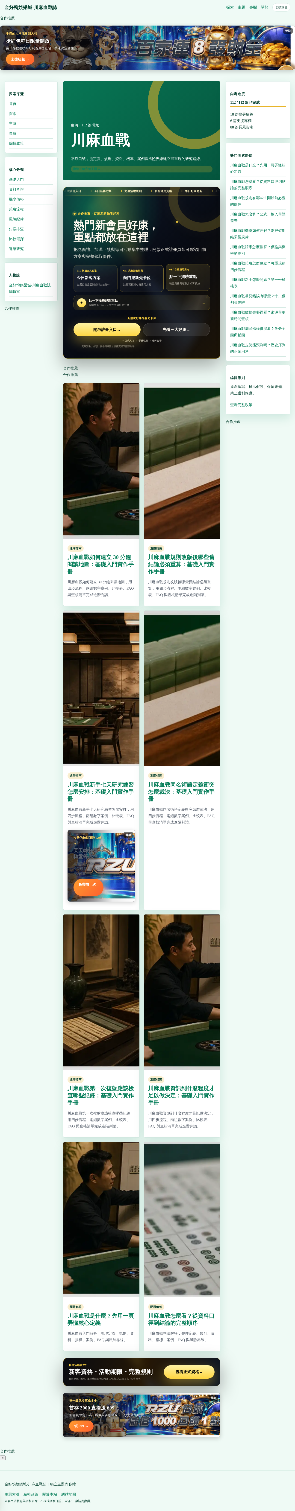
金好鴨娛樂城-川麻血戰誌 (31, 7)
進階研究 (16, 249)
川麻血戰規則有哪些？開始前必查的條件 (258, 201)
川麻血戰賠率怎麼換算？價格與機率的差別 (258, 250)
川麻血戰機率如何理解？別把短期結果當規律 (258, 233)
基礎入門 (16, 179)
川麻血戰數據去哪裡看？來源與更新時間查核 (258, 315)
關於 (264, 7)
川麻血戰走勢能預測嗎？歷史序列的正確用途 (258, 348)
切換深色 (281, 7)
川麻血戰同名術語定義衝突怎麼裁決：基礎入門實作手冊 (181, 792)
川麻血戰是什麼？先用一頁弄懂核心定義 (258, 168)
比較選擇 (16, 239)
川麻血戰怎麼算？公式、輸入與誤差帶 (258, 217)
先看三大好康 (176, 329)
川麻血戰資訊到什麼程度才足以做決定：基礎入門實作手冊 (181, 1095)
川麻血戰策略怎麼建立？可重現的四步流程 (258, 266)
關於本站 (49, 1494)
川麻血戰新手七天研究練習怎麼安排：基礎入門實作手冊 (101, 792)
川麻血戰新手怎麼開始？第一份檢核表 (258, 282)
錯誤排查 (16, 229)
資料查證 (16, 189)
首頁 (12, 104)
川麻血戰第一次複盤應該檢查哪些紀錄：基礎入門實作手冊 (101, 1095)
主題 (241, 7)
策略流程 (16, 209)
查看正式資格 (189, 1372)
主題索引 (12, 1494)
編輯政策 (16, 143)
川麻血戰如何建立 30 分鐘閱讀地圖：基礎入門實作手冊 (101, 564)
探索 (230, 7)
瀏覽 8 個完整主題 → (87, 169)
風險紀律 (16, 219)
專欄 (253, 7)
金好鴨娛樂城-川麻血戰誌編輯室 (30, 288)
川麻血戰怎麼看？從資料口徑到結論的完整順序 (258, 184)
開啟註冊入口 (107, 329)
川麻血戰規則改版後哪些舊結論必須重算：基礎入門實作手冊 (181, 564)
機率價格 (16, 199)
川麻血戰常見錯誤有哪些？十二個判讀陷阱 (258, 299)
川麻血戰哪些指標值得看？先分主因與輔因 (258, 331)
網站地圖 (68, 1494)
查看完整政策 (241, 405)
